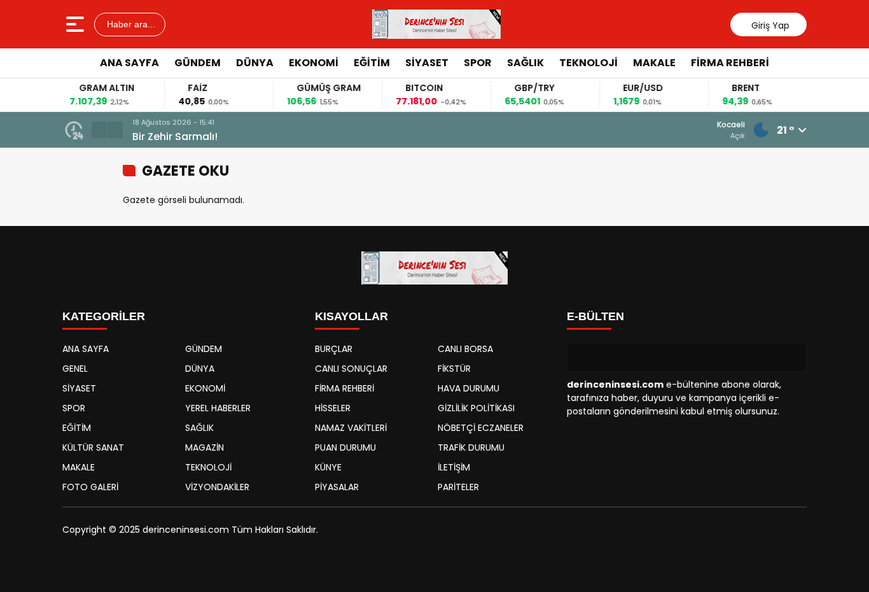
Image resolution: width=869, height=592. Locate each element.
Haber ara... (129, 24)
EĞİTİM (372, 62)
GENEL (75, 368)
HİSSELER (333, 408)
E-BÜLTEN (595, 316)
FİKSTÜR (454, 368)
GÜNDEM (197, 62)
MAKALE (654, 62)
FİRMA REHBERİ (730, 62)
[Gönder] (792, 357)
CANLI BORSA (465, 348)
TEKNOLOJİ (588, 62)
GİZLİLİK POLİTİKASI (476, 408)
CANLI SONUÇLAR (351, 368)
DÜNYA (255, 62)
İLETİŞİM (454, 467)
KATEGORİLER (103, 316)
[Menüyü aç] (76, 24)
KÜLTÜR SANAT (93, 447)
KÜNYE (328, 467)
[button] (99, 130)
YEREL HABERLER (218, 408)
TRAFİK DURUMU (471, 447)
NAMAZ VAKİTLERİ (351, 427)
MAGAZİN (204, 447)
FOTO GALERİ (90, 487)
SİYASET (426, 62)
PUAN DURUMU (345, 447)
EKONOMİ (313, 62)
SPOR (478, 62)
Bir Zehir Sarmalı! (175, 136)
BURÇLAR (333, 348)
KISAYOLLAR (351, 316)
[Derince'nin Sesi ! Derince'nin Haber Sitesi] (436, 24)
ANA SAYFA (129, 62)
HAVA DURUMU (468, 388)
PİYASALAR (337, 487)
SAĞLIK (525, 62)
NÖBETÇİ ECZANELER (481, 427)
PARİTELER (458, 487)
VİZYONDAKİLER (217, 487)
